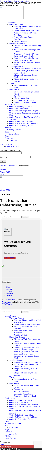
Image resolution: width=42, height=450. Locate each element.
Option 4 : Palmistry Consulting (21, 121)
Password (4, 157)
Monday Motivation (21, 98)
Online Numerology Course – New (27, 31)
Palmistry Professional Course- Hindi (27, 69)
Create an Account (12, 146)
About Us (13, 140)
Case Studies (18, 96)
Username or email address (10, 150)
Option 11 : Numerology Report (21, 126)
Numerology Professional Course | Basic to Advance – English (26, 55)
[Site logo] (12, 18)
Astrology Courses (16, 67)
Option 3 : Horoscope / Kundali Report (23, 123)
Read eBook (14, 134)
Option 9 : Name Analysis (18, 109)
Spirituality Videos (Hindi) (23, 100)
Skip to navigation (7, 1)
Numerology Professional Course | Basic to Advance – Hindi (26, 59)
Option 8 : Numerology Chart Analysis (23, 111)
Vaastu (11, 83)
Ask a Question (10, 258)
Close (2, 444)
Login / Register (11, 438)
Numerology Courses (17, 43)
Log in (3, 161)
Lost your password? (7, 166)
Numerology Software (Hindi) (25, 102)
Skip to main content (21, 1)
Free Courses (14, 90)
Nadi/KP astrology (21, 41)
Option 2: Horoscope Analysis (20, 107)
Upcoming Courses (16, 24)
